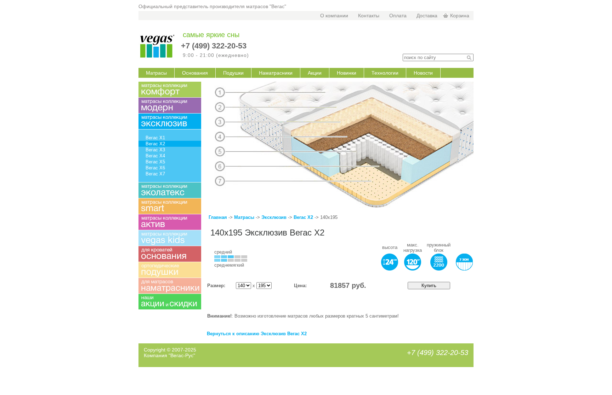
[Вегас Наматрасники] (169, 286)
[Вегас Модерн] (169, 105)
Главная (218, 217)
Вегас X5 (155, 161)
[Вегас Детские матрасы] (169, 238)
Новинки (346, 73)
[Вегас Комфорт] (169, 89)
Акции (315, 73)
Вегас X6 (155, 167)
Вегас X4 (155, 155)
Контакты (368, 15)
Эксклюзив (274, 217)
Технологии (385, 73)
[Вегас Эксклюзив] (169, 121)
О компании (334, 15)
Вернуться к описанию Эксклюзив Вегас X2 (257, 333)
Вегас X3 (155, 149)
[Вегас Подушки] (169, 270)
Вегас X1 (155, 137)
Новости (423, 73)
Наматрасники (276, 73)
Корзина (459, 15)
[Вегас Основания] (169, 254)
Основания (195, 73)
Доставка (426, 15)
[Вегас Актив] (169, 222)
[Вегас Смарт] (169, 206)
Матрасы (156, 73)
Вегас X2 (303, 217)
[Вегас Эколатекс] (169, 190)
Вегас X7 (155, 173)
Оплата (398, 15)
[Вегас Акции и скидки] (169, 301)
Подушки (233, 73)
